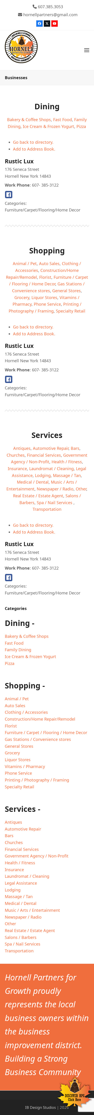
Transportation (47, 509)
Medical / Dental (33, 482)
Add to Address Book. (34, 149)
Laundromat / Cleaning (51, 468)
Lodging (43, 475)
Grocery (21, 297)
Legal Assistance (21, 883)
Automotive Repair (50, 448)
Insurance (17, 468)
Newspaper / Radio (55, 489)
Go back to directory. (33, 142)
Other (81, 489)
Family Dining (18, 649)
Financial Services (44, 455)
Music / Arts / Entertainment (32, 910)
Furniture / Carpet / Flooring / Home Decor (46, 732)
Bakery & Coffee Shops (29, 119)
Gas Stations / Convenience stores (38, 739)
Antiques (22, 448)
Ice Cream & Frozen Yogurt (48, 126)
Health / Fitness (67, 461)
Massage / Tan (67, 475)
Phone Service (47, 304)
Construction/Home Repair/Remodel (40, 719)
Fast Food (62, 119)
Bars (75, 448)
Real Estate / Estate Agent (38, 495)
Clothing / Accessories (26, 712)
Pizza (81, 126)
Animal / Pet (25, 263)
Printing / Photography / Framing (37, 780)
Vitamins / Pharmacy (25, 766)
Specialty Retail (70, 311)
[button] (86, 50)
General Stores (66, 290)
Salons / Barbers (21, 937)
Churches (16, 455)
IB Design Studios (40, 1107)
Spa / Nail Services (55, 502)
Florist (45, 277)
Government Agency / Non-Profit (36, 856)
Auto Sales (49, 263)
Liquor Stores (44, 297)
